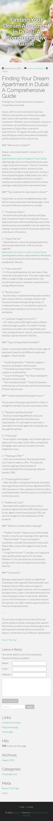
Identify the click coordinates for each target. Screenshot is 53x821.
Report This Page (9, 640)
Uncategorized (9, 774)
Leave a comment (35, 68)
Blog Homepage (10, 727)
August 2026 (8, 760)
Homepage (7, 731)
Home (5, 71)
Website (6, 674)
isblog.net (17, 812)
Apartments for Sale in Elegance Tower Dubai (24, 158)
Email (5, 668)
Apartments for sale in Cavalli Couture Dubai (24, 252)
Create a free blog (11, 722)
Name (5, 663)
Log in (5, 793)
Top (22, 807)
